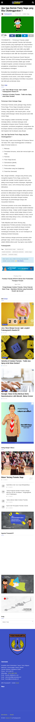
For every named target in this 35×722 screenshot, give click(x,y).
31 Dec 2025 (4, 365)
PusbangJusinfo (8, 14)
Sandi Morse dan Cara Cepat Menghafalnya (18, 485)
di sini (17, 683)
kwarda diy (20, 249)
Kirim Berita (4, 715)
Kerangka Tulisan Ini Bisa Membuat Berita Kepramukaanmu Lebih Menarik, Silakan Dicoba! (17, 395)
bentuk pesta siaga (10, 249)
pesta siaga (28, 252)
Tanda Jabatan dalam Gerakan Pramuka (17, 500)
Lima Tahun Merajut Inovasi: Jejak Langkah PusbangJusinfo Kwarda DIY (14, 90)
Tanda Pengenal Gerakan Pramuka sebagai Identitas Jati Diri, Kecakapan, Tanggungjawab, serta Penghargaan (18, 492)
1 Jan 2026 (4, 332)
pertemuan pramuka (18, 252)
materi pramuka (6, 252)
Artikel (24, 14)
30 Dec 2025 (4, 398)
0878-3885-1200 (12, 673)
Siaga (28, 14)
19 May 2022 (18, 14)
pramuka (4, 254)
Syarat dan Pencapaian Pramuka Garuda (17, 506)
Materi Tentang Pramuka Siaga (12, 477)
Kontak (12, 715)
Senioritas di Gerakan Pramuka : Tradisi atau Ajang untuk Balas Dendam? (16, 362)
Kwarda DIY (8, 718)
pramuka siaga (13, 254)
